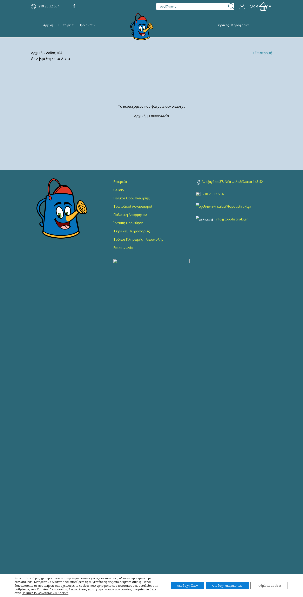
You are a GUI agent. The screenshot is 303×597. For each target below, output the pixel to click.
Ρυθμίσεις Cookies (269, 586)
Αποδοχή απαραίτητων (227, 586)
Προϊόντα (86, 25)
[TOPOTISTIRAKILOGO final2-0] (62, 208)
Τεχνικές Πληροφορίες (232, 25)
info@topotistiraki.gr (231, 219)
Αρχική (48, 25)
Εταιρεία (120, 181)
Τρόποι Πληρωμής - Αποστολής (138, 239)
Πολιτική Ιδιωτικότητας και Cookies (45, 593)
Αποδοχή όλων (187, 586)
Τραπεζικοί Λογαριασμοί (132, 206)
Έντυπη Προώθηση (128, 223)
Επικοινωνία (159, 116)
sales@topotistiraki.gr (234, 206)
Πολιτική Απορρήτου (130, 214)
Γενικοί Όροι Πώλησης (131, 198)
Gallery (118, 190)
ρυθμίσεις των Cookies (31, 589)
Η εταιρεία (66, 25)
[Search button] (231, 6)
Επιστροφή (263, 53)
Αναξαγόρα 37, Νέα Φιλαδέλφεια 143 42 (232, 181)
